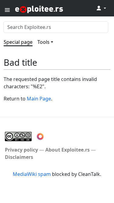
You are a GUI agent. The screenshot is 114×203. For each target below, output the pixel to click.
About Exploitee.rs (67, 149)
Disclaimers (19, 157)
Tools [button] (43, 42)
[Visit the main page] (54, 9)
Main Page (39, 98)
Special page (18, 42)
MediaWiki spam (32, 174)
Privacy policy (21, 149)
